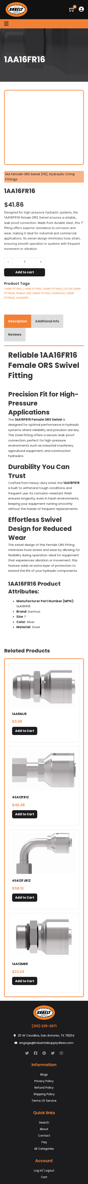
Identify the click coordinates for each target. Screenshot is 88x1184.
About (44, 1129)
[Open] (6, 23)
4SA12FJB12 (21, 880)
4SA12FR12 (20, 797)
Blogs (44, 1074)
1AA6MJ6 (19, 714)
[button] (24, 731)
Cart (44, 1177)
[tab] (17, 321)
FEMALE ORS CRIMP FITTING (33, 293)
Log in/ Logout (44, 1170)
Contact (44, 1136)
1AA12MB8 (20, 964)
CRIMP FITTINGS (52, 289)
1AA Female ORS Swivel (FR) (26, 174)
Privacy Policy (44, 1081)
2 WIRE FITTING (32, 289)
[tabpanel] (44, 491)
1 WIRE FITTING (13, 289)
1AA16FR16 (22, 298)
